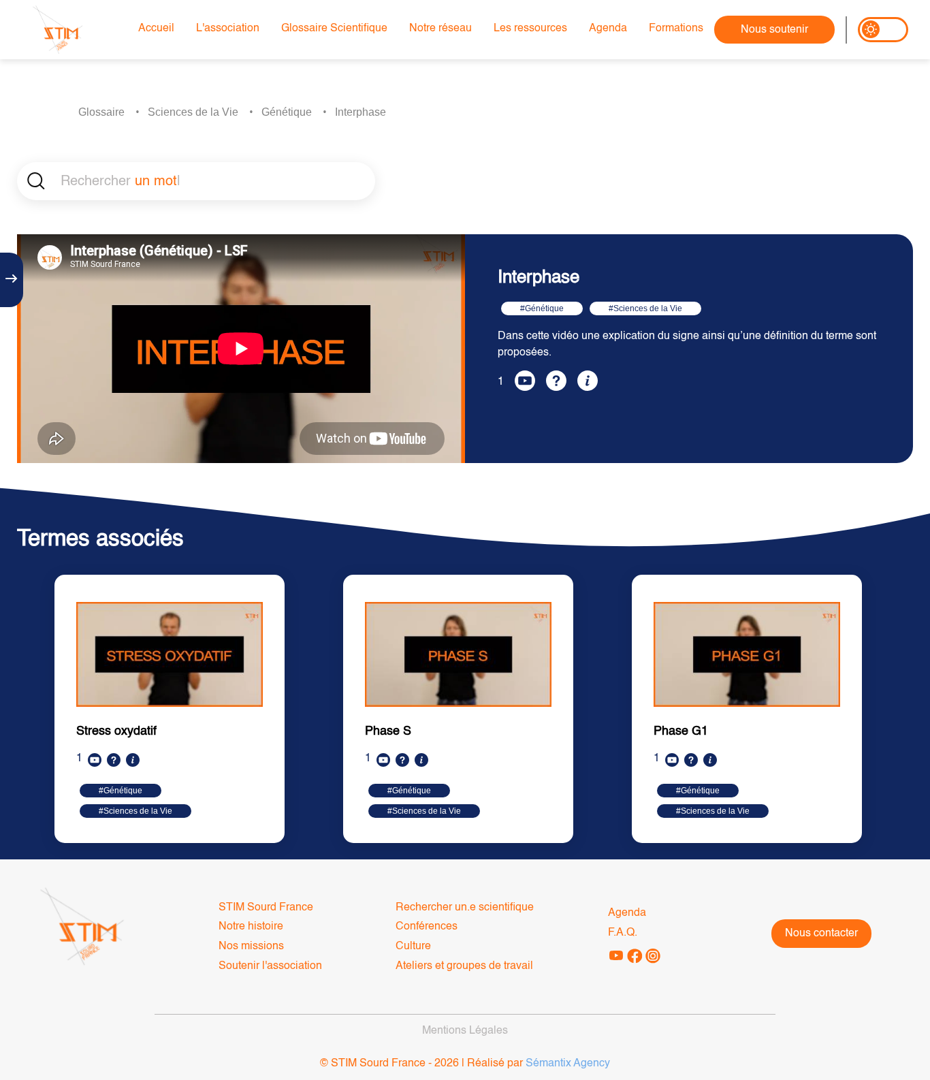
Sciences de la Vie (193, 112)
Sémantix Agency (568, 1063)
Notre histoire (251, 926)
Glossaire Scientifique (334, 28)
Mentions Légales (465, 1031)
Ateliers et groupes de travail (464, 966)
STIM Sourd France (266, 907)
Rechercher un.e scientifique (465, 907)
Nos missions (251, 946)
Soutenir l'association (270, 966)
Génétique (286, 112)
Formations (676, 28)
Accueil (156, 28)
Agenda (608, 28)
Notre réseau (440, 28)
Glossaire (101, 112)
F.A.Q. (622, 932)
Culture (413, 946)
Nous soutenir (774, 30)
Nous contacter (821, 933)
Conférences (427, 926)
